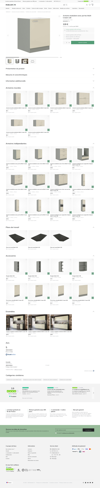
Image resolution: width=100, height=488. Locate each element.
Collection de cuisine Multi (31, 11)
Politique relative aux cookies (65, 482)
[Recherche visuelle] (64, 5)
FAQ (29, 454)
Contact (7, 458)
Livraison (30, 449)
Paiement (30, 451)
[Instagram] (86, 482)
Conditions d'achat (53, 482)
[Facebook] (84, 482)
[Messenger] (91, 482)
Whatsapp (54, 458)
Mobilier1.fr (8, 11)
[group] (31, 392)
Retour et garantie (32, 452)
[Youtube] (88, 482)
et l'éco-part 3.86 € (74, 26)
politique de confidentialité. (68, 433)
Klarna (29, 458)
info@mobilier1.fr (55, 452)
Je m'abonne (88, 430)
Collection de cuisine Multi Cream (44, 11)
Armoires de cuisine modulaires (18, 11)
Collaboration (9, 454)
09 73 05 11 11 (55, 451)
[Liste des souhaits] (89, 4)
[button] (87, 4)
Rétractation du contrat (33, 460)
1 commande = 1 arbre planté (12, 452)
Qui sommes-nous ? (10, 449)
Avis (7, 456)
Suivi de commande (32, 456)
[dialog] (77, 30)
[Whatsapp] (93, 482)
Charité (7, 451)
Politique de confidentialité (42, 482)
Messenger (54, 456)
